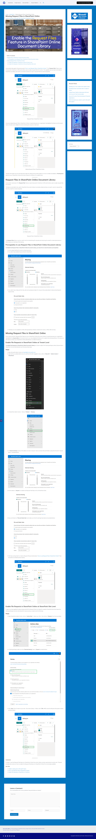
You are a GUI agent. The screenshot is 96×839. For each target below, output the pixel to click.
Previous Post (7, 780)
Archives (71, 144)
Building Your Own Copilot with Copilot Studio (79, 86)
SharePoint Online (30, 18)
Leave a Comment (10, 18)
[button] (43, 2)
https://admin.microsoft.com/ (29, 352)
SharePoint (10, 2)
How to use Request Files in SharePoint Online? (35, 68)
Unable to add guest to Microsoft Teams (17, 768)
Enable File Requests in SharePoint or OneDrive (19, 772)
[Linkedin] (7, 835)
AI (40, 2)
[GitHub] (3, 835)
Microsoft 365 (25, 2)
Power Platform (34, 2)
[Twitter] (11, 835)
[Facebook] (9, 835)
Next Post (62, 780)
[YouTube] (5, 835)
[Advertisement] (79, 69)
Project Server (18, 2)
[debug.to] (14, 835)
